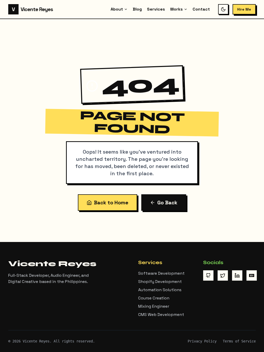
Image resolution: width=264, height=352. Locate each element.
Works (176, 9)
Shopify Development (160, 281)
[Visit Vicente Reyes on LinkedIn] (237, 275)
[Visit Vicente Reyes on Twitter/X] (223, 275)
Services (156, 9)
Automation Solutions (160, 289)
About (117, 9)
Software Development (161, 273)
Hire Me (244, 9)
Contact (201, 9)
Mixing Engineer (153, 306)
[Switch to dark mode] (223, 9)
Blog (137, 9)
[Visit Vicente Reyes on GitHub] (208, 275)
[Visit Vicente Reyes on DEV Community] (251, 275)
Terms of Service (239, 341)
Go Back (167, 202)
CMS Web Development (161, 314)
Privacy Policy (202, 341)
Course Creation (153, 298)
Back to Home (111, 202)
